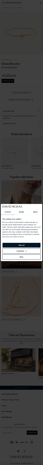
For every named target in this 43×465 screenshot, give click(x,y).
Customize (20, 251)
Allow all (21, 245)
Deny (21, 257)
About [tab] (35, 212)
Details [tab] (21, 212)
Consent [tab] (8, 212)
